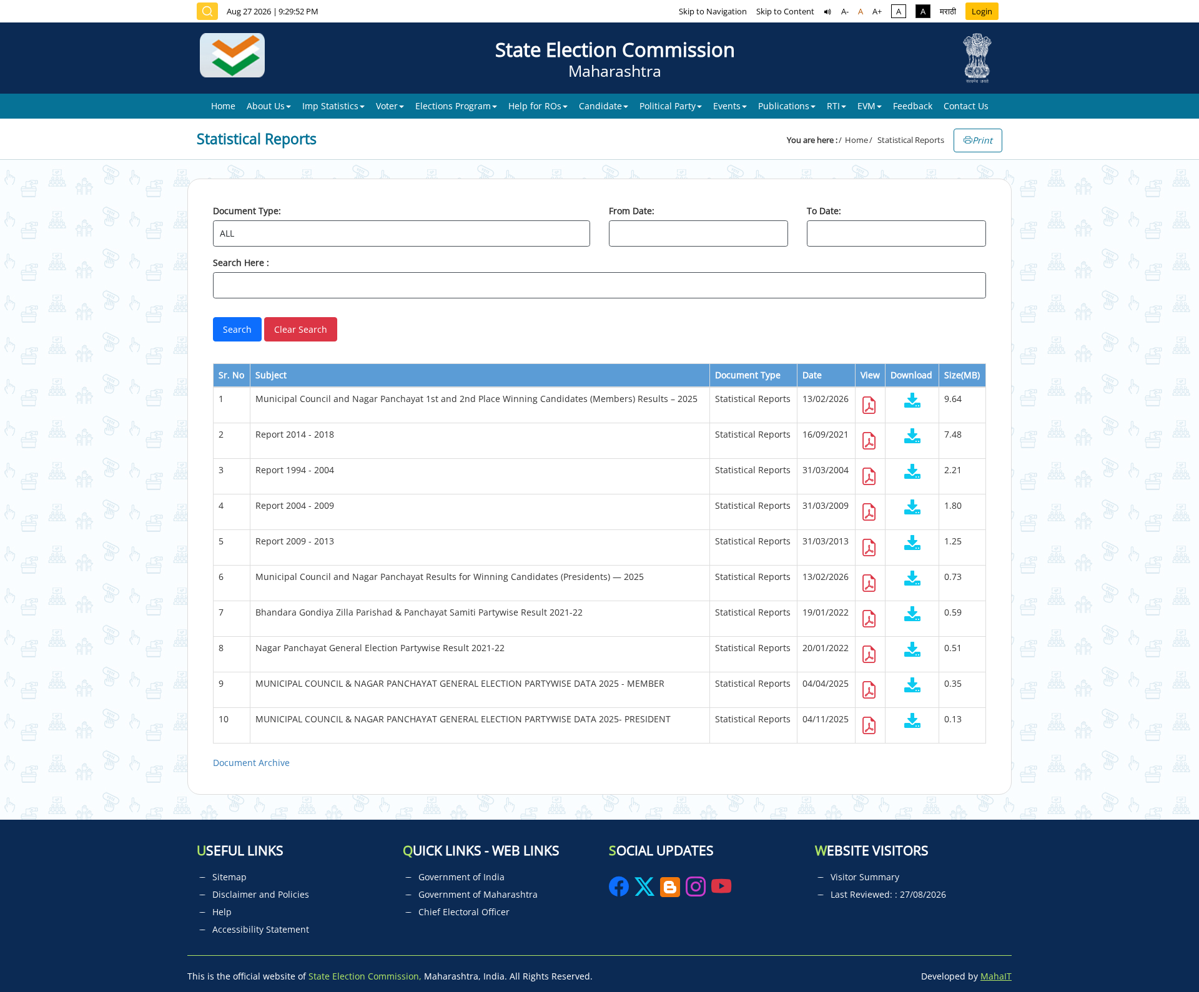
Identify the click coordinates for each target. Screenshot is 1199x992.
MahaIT (996, 976)
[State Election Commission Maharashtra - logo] (237, 58)
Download (911, 375)
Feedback (912, 106)
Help (222, 912)
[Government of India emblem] (977, 58)
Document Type (748, 375)
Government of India (461, 877)
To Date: (824, 211)
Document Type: (247, 211)
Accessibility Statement (260, 929)
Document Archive (251, 763)
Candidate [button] (600, 106)
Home (223, 106)
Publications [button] (783, 106)
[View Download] (912, 402)
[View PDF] (869, 409)
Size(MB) (962, 375)
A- (845, 11)
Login (982, 11)
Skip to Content (785, 11)
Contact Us (966, 106)
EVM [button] (866, 106)
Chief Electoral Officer (464, 912)
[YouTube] (721, 890)
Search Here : (241, 262)
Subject (271, 375)
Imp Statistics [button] (330, 106)
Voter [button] (387, 106)
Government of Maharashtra (478, 894)
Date (812, 375)
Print (982, 140)
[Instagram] (697, 890)
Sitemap (229, 877)
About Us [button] (266, 106)
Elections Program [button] (453, 106)
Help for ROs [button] (534, 106)
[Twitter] (644, 890)
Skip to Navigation (713, 11)
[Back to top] (1160, 954)
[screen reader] (828, 11)
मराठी (948, 11)
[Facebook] (620, 890)
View (870, 375)
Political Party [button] (667, 106)
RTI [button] (833, 106)
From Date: (631, 211)
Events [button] (727, 106)
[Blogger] (670, 890)
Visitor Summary (865, 877)
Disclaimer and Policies (260, 894)
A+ (877, 11)
